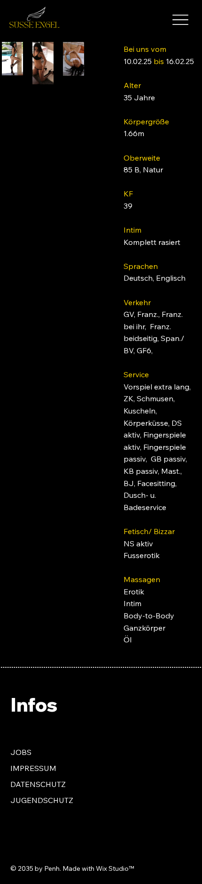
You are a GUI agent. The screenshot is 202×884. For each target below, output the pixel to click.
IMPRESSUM (33, 768)
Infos (33, 704)
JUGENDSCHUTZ (41, 800)
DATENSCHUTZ (38, 784)
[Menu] (180, 19)
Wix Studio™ (115, 868)
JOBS (20, 752)
